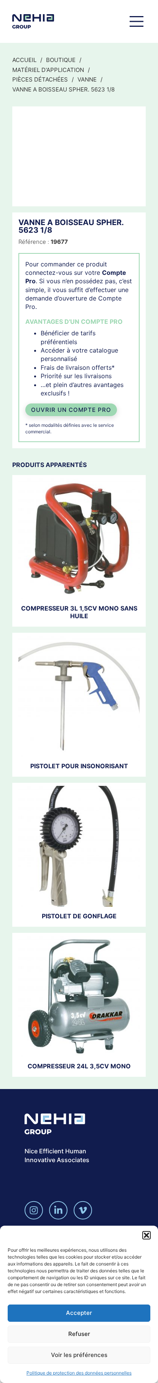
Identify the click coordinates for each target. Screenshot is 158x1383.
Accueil (24, 60)
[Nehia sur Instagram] (34, 1210)
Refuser (79, 1333)
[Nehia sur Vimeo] (83, 1210)
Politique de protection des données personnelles (79, 1373)
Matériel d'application (48, 69)
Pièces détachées (40, 79)
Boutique (61, 60)
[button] (146, 1235)
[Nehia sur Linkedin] (58, 1210)
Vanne (87, 79)
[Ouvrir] (136, 21)
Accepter (79, 1312)
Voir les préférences (79, 1355)
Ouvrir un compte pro (71, 409)
